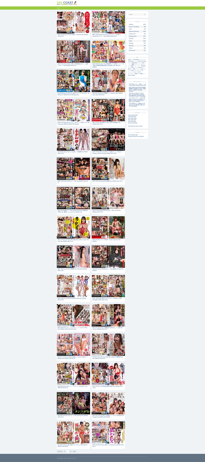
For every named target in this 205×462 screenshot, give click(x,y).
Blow (129, 69)
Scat (143, 62)
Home (58, 8)
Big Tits (130, 62)
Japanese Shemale (134, 31)
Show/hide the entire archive (135, 126)
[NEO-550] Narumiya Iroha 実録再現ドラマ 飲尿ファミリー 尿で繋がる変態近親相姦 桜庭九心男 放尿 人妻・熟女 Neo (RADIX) (108, 65)
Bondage (130, 72)
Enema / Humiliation (134, 26)
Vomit (130, 29)
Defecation (135, 62)
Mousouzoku (131, 73)
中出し (133, 67)
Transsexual (142, 59)
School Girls (137, 64)
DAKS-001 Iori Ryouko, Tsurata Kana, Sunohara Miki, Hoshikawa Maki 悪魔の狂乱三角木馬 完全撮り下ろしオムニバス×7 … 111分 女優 (137, 95)
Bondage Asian (133, 36)
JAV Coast (60, 458)
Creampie (130, 61)
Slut (132, 70)
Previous (60, 451)
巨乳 (132, 69)
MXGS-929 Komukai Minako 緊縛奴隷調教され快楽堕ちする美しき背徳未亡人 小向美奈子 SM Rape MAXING (137, 89)
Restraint (138, 69)
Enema (140, 67)
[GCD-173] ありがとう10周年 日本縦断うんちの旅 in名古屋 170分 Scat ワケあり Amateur (137, 100)
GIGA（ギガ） (137, 65)
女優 (141, 73)
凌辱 (136, 73)
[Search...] (145, 14)
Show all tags (131, 75)
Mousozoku (137, 70)
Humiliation (136, 59)
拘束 (138, 73)
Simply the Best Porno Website (136, 136)
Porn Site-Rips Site (133, 134)
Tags (129, 59)
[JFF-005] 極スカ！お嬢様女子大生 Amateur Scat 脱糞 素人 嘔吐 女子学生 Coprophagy (137, 105)
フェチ (141, 70)
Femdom (131, 38)
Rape (129, 67)
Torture (131, 48)
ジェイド (143, 64)
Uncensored (132, 50)
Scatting (131, 24)
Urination (131, 43)
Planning (143, 65)
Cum (129, 65)
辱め (143, 67)
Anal (132, 59)
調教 (133, 64)
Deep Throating (142, 61)
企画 (132, 65)
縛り (134, 69)
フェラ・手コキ (137, 72)
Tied (142, 69)
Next (74, 451)
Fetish (130, 41)
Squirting (131, 45)
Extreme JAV (132, 33)
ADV (144, 73)
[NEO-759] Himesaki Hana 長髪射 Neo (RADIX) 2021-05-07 (107, 181)
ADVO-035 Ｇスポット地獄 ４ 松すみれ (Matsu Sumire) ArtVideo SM (137, 85)
